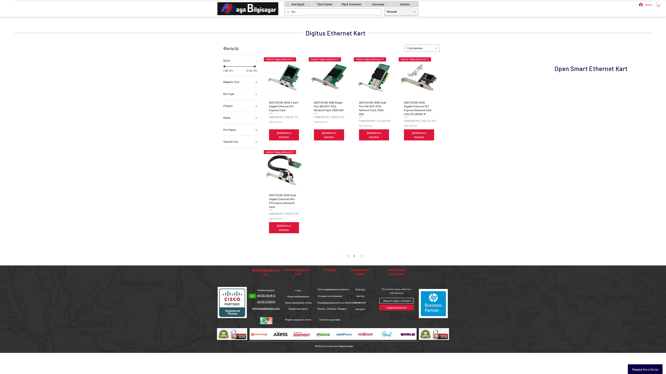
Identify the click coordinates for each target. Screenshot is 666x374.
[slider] (224, 66)
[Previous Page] (341, 255)
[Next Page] (362, 255)
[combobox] (422, 48)
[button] (658, 5)
